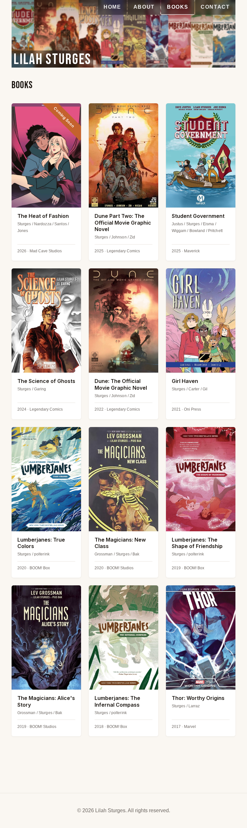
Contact (215, 7)
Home (112, 7)
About (144, 7)
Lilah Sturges (52, 59)
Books (177, 7)
